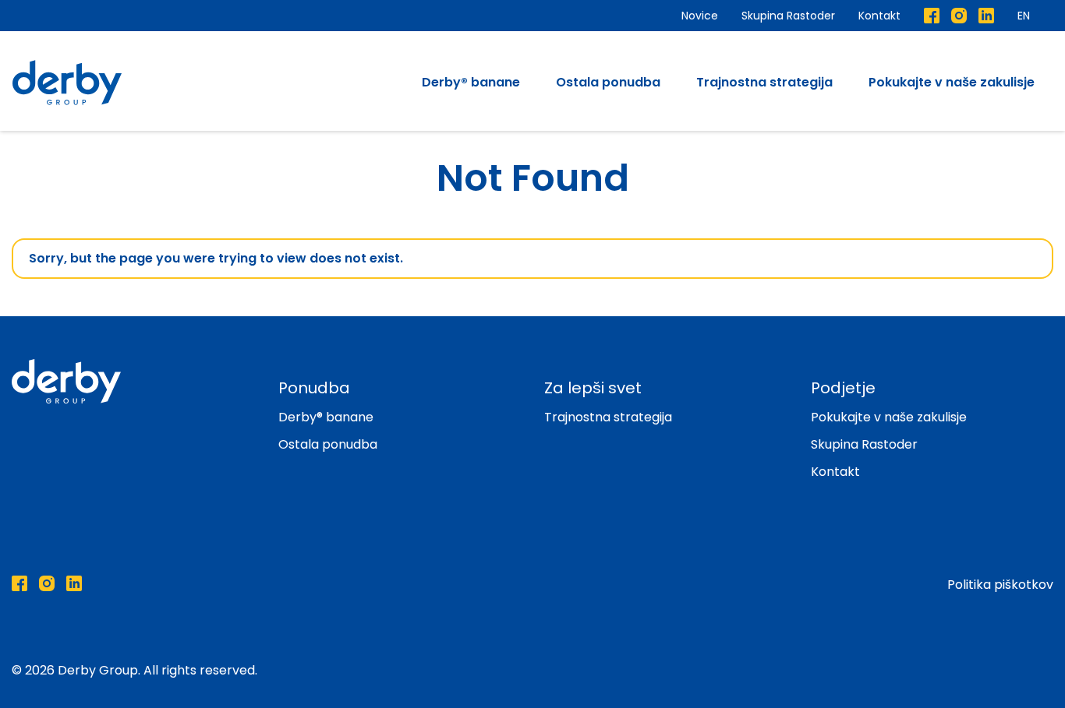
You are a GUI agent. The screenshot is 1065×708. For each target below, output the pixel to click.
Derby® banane (471, 82)
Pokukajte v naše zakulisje (952, 82)
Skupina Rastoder (788, 15)
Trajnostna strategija (764, 82)
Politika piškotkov (1000, 585)
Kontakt (879, 15)
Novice (699, 15)
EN (1023, 15)
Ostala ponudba (608, 82)
